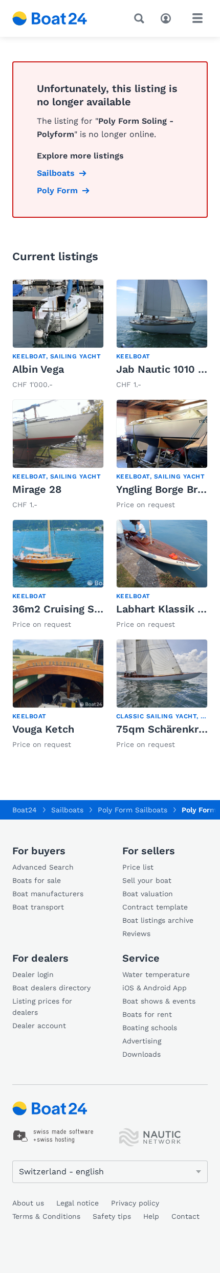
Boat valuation (147, 894)
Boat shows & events (158, 1001)
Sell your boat (146, 880)
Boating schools (149, 1028)
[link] (58, 335)
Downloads (141, 1054)
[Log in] (168, 17)
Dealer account (39, 1025)
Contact (185, 1216)
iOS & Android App (154, 988)
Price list (137, 867)
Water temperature (156, 974)
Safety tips (112, 1216)
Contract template (155, 907)
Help (151, 1216)
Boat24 (24, 810)
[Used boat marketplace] (49, 18)
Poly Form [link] (57, 190)
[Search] (141, 18)
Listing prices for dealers (42, 1006)
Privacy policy (135, 1203)
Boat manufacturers (47, 894)
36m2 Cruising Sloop (64, 609)
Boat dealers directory (51, 988)
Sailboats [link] (56, 173)
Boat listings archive (157, 920)
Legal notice (77, 1203)
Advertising (141, 1041)
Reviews (136, 933)
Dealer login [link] (33, 974)
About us (28, 1203)
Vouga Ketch (43, 729)
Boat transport (38, 907)
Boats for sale (36, 880)
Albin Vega (38, 369)
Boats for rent (147, 1014)
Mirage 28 (36, 489)
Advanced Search (43, 867)
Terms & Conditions (46, 1216)
